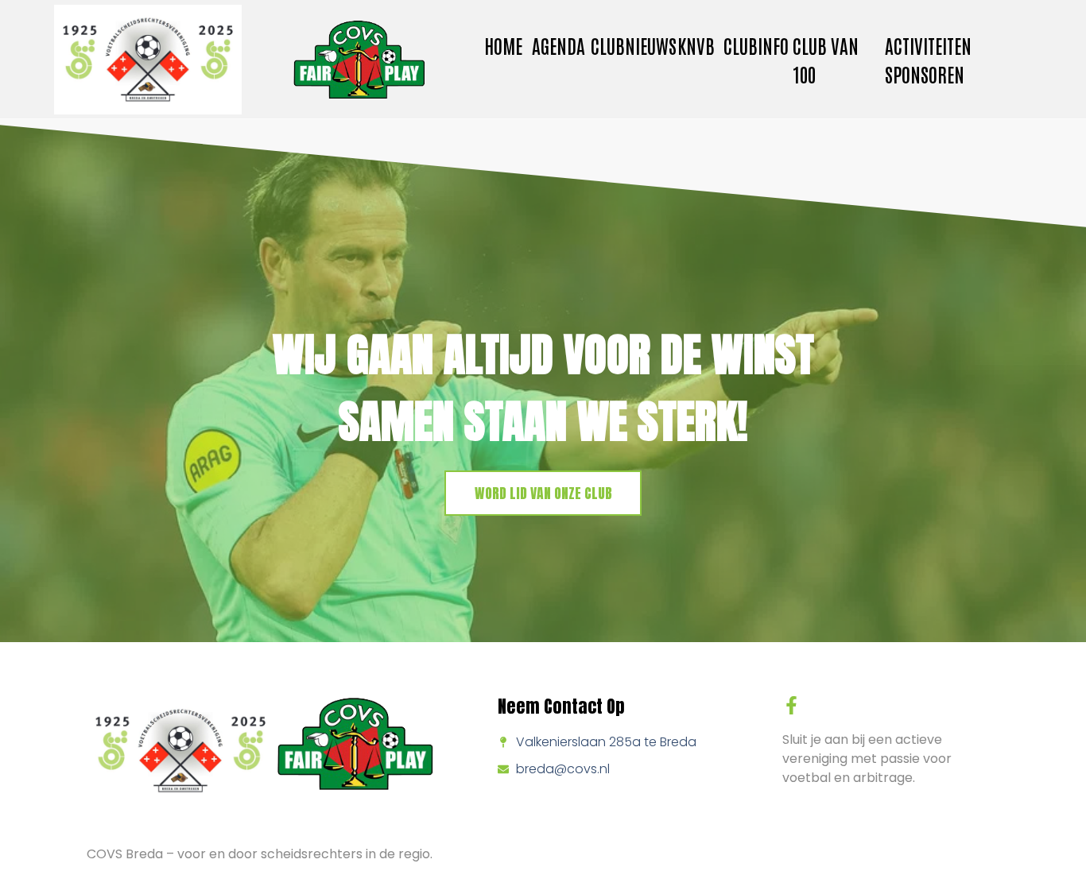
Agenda (558, 45)
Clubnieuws (634, 45)
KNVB (696, 45)
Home (503, 45)
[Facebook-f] (791, 705)
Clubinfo (756, 45)
